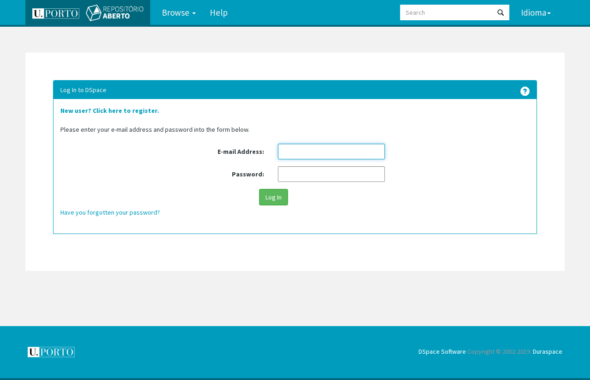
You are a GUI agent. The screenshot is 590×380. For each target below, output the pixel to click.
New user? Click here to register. (109, 110)
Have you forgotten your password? (110, 212)
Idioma (533, 12)
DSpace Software (442, 351)
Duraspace (547, 351)
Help (219, 12)
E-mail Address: (241, 151)
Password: (248, 174)
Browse (176, 12)
